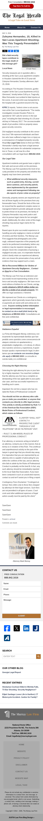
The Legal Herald (21, 17)
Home (7, 27)
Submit (21, 616)
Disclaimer (21, 765)
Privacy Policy (21, 758)
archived (12, 519)
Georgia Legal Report (11, 672)
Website (21, 751)
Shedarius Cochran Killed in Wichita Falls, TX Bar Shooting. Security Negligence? (20, 688)
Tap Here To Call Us (21, 6)
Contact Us (36, 27)
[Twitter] (17, 628)
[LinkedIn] (26, 628)
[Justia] (36, 628)
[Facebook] (7, 628)
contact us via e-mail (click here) (18, 311)
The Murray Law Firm (30, 811)
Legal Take (21, 785)
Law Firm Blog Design (21, 817)
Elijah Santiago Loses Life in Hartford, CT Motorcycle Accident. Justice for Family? (20, 695)
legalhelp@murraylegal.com (24, 736)
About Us (21, 27)
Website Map (21, 778)
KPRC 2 (5, 107)
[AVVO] (7, 638)
